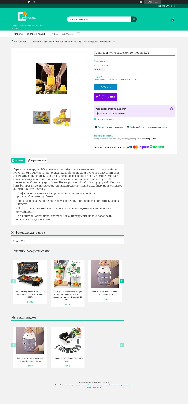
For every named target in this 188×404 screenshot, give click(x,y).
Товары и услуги (36, 34)
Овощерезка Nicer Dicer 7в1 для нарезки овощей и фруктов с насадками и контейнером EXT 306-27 (67, 295)
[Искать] (134, 18)
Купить (107, 87)
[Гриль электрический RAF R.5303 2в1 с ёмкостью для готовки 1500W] (30, 274)
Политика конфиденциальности (121, 385)
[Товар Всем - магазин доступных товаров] (25, 15)
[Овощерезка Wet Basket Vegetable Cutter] (67, 340)
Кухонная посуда (40, 41)
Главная (18, 34)
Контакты (67, 34)
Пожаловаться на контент (97, 385)
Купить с (103, 97)
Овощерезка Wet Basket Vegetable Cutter (67, 359)
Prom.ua (106, 382)
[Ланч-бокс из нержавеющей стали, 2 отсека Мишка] (105, 274)
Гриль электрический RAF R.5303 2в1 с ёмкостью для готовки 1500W (30, 294)
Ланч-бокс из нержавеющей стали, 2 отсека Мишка (105, 293)
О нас (55, 34)
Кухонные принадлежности (63, 41)
